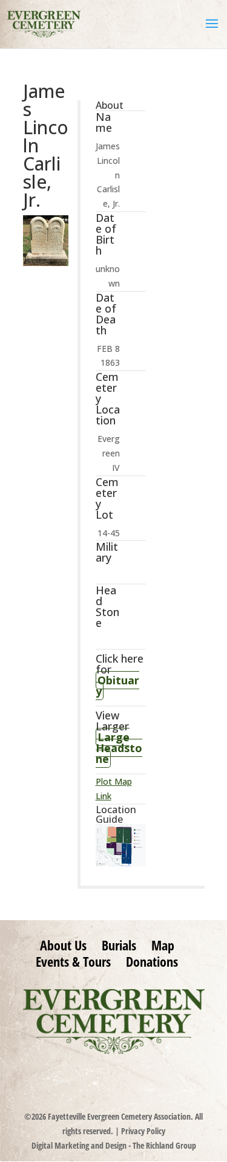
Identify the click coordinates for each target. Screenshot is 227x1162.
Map (162, 945)
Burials (119, 945)
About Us (63, 945)
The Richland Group (164, 1145)
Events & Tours (73, 961)
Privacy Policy (143, 1131)
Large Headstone (119, 748)
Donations (152, 961)
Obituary (117, 685)
